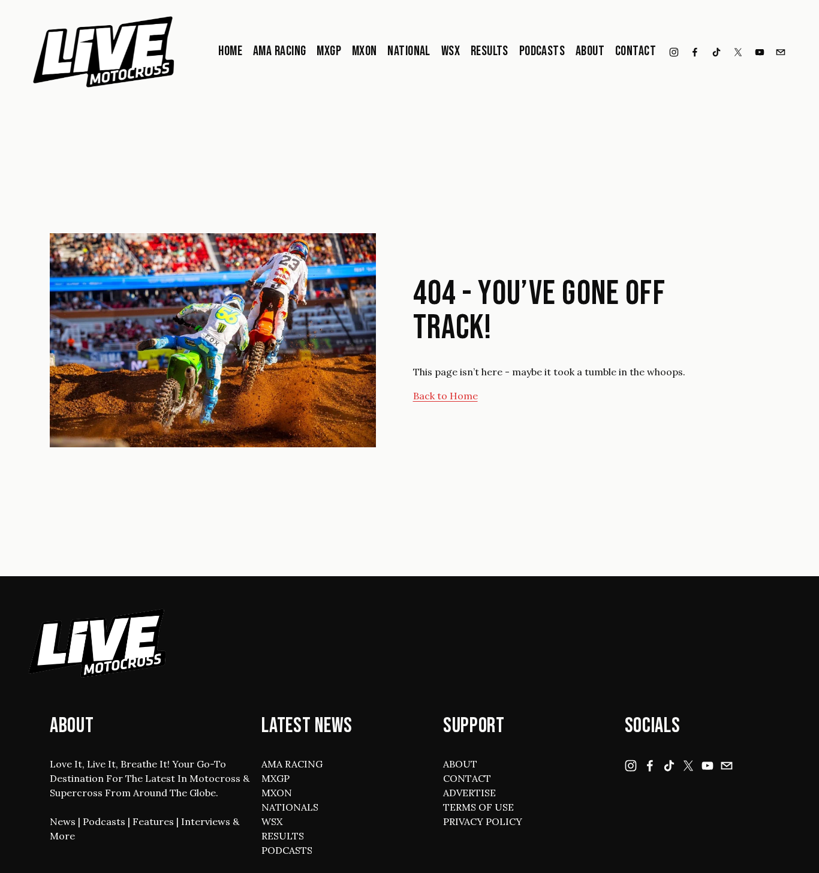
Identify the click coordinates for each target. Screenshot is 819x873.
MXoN (364, 51)
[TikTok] (716, 52)
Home (230, 51)
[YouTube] (759, 52)
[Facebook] (694, 52)
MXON (276, 793)
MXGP (329, 51)
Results (489, 51)
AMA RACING (292, 764)
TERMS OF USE (478, 807)
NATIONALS (289, 807)
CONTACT (467, 778)
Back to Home (445, 396)
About (590, 51)
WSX (450, 51)
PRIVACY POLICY (482, 821)
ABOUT (460, 764)
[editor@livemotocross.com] (780, 52)
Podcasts (542, 51)
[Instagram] (674, 52)
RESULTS (282, 836)
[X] (738, 52)
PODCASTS (286, 850)
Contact (635, 51)
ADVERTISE (469, 793)
